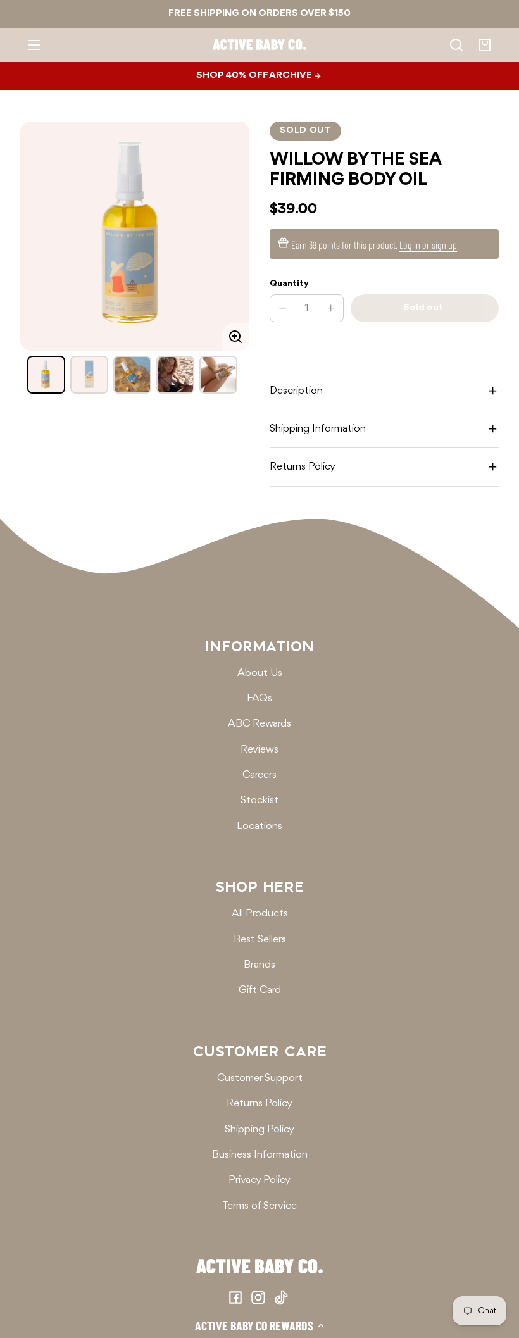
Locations (259, 826)
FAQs (259, 698)
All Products (260, 913)
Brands (259, 965)
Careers (259, 775)
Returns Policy (259, 1103)
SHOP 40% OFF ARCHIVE (255, 75)
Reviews (259, 749)
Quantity (289, 284)
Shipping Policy (259, 1129)
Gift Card (260, 990)
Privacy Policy (259, 1180)
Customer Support (260, 1078)
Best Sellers (260, 939)
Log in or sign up (428, 245)
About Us (259, 673)
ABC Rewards (259, 723)
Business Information (260, 1154)
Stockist (259, 800)
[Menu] (34, 45)
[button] (259, 1325)
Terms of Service (259, 1206)
